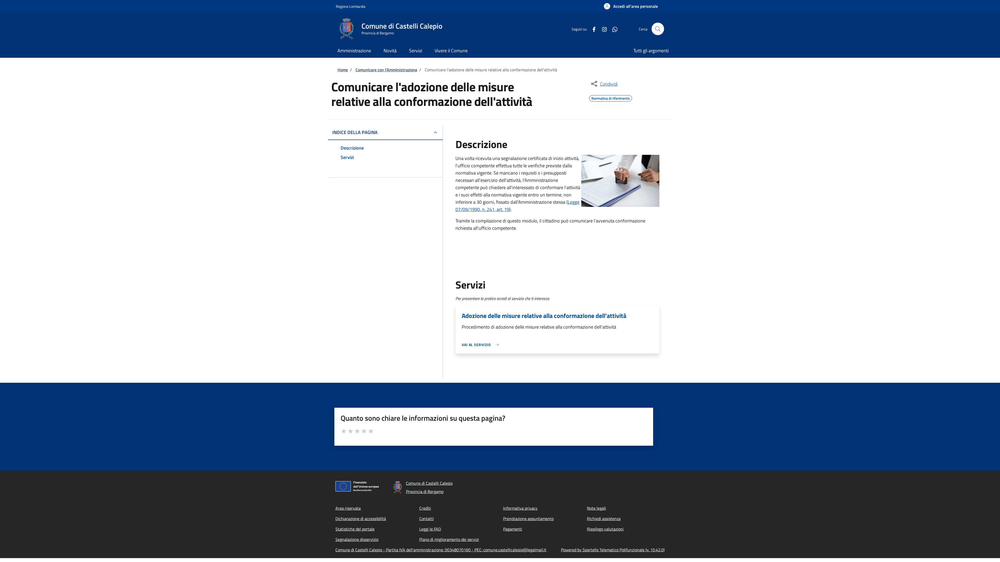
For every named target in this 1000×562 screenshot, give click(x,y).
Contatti (426, 518)
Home (343, 70)
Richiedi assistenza (604, 518)
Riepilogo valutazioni (605, 529)
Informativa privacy (520, 508)
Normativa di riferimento (610, 97)
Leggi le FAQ (430, 529)
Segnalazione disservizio (356, 539)
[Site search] (658, 29)
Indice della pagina (355, 132)
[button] (631, 6)
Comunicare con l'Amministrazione (386, 70)
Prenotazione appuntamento (528, 518)
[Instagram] (602, 28)
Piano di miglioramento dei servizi (449, 539)
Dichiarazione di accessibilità (360, 518)
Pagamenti (512, 529)
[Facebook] (592, 28)
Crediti (425, 508)
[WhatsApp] (613, 28)
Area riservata (348, 508)
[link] (481, 344)
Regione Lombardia (350, 6)
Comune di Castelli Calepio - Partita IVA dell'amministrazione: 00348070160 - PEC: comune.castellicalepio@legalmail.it (440, 550)
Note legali (596, 508)
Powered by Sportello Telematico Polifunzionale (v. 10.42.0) (613, 550)
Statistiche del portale (354, 529)
